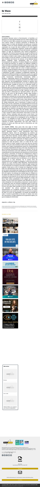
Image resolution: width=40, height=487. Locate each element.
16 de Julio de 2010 (6, 13)
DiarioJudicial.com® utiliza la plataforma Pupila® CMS (12, 486)
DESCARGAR (20, 468)
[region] (10, 337)
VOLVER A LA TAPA (6, 214)
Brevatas (5, 380)
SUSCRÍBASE (20, 479)
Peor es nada (6, 393)
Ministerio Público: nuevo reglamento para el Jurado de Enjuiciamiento (10, 407)
